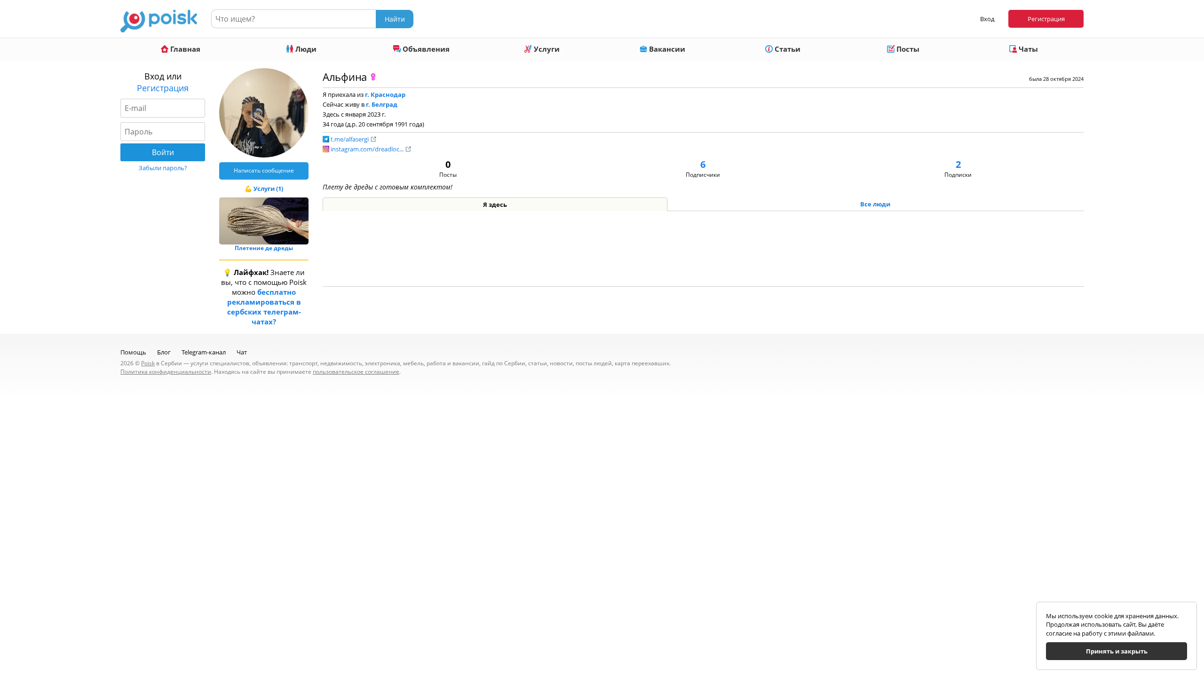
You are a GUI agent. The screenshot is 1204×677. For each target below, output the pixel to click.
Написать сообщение (264, 170)
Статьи (786, 49)
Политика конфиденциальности (165, 372)
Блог (164, 352)
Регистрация (1046, 19)
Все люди (875, 204)
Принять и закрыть (1117, 651)
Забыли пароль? (163, 168)
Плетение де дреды (264, 248)
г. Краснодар (385, 94)
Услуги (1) (268, 188)
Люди (305, 49)
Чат (242, 352)
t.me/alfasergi (350, 139)
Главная (184, 49)
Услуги (546, 49)
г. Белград (381, 104)
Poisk (148, 363)
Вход (987, 19)
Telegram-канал (204, 352)
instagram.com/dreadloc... (368, 149)
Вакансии (666, 49)
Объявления (425, 49)
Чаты (1027, 49)
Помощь (133, 352)
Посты (907, 49)
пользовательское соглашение (356, 372)
